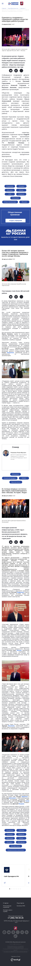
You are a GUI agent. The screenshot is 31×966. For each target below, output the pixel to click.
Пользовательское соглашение (15, 946)
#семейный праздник (10, 478)
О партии (5, 903)
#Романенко (15, 474)
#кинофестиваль (15, 846)
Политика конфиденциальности (15, 947)
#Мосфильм (21, 842)
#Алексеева (15, 198)
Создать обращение (15, 220)
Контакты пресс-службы (8, 910)
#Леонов (21, 830)
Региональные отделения (7, 906)
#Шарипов (21, 834)
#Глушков (21, 186)
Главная (4, 8)
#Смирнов (21, 194)
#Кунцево (24, 202)
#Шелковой (10, 838)
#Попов (21, 190)
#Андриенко (9, 830)
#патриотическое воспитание (16, 850)
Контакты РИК (21, 906)
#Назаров (9, 842)
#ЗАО (9, 194)
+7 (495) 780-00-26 (15, 918)
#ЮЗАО (24, 478)
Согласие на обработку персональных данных (15, 951)
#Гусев (21, 838)
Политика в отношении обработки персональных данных (15, 949)
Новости (22, 8)
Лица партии (20, 903)
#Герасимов (9, 186)
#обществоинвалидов (10, 202)
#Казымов (9, 834)
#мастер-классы (15, 482)
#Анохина (9, 190)
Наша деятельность (13, 8)
